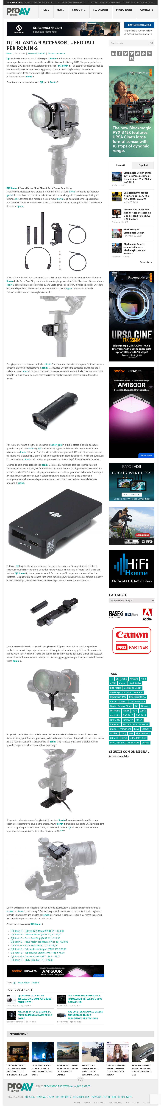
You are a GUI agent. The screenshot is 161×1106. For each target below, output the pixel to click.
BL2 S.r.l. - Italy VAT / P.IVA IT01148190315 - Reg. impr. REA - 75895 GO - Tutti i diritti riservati (78, 1097)
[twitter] (125, 53)
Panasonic (115, 724)
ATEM (113, 683)
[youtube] (137, 53)
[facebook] (119, 53)
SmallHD (114, 733)
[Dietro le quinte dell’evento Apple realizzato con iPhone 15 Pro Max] (18, 1052)
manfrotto (115, 715)
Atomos (122, 683)
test (131, 733)
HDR (134, 710)
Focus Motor (24, 982)
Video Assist (133, 742)
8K (117, 678)
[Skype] (131, 58)
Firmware (145, 706)
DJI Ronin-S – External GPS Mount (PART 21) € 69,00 (37, 931)
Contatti (146, 9)
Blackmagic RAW (118, 697)
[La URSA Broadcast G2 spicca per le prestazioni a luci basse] (43, 1052)
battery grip (56, 445)
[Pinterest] (149, 53)
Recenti (120, 165)
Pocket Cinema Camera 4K (135, 724)
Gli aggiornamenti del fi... (72, 3)
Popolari (143, 165)
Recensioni (100, 9)
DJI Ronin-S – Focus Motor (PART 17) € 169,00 (34, 945)
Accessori (32, 53)
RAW (136, 729)
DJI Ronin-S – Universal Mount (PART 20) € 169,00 (36, 934)
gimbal (10, 195)
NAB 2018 (115, 720)
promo (113, 729)
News (60, 9)
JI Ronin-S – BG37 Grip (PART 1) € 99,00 (32, 960)
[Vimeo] (131, 53)
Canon (113, 701)
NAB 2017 (141, 715)
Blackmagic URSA (137, 697)
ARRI (143, 678)
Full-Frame (115, 710)
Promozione (125, 729)
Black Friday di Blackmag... (140, 3)
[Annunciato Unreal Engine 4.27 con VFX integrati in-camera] (68, 1052)
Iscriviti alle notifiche (119, 756)
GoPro (126, 710)
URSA (124, 738)
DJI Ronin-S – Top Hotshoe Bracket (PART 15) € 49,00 (38, 952)
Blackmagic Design (132, 688)
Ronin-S (35, 982)
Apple (124, 678)
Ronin (53, 58)
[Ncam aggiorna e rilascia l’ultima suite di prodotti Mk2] (143, 1052)
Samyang (146, 729)
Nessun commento (56, 53)
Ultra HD (114, 738)
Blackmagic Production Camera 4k (126, 692)
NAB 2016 (128, 715)
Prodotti (78, 9)
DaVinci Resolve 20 (139, 25)
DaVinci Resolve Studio (121, 706)
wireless (145, 742)
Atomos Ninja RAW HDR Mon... (106, 3)
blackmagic (115, 688)
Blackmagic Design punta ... (39, 3)
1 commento (12, 1005)
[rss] (143, 53)
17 (61, 831)
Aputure (134, 678)
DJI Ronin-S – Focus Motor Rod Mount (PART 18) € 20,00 (39, 942)
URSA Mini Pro (117, 742)
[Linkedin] (114, 53)
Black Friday (135, 683)
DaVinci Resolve (137, 701)
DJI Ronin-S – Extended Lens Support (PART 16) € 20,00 (38, 949)
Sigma (69, 288)
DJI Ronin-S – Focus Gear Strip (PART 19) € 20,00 (35, 938)
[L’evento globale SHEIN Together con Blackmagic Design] (118, 1052)
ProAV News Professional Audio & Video (67, 1086)
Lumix (143, 710)
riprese (20, 206)
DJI (8, 58)
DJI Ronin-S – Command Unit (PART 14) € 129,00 (35, 956)
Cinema (123, 701)
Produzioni (124, 9)
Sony (123, 733)
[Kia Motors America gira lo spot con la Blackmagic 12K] (93, 1052)
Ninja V (139, 720)
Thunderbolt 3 (143, 733)
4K (111, 678)
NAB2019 (128, 720)
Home (45, 9)
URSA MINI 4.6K (138, 738)
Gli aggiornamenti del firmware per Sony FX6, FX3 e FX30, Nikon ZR (136, 196)
